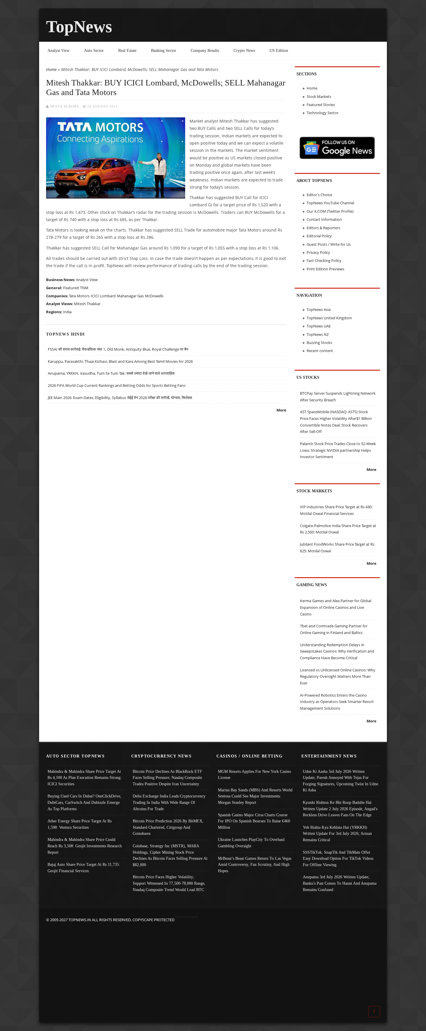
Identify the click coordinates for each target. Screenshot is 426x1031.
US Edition (279, 50)
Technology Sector (322, 112)
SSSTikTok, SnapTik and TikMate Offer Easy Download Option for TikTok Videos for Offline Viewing (338, 858)
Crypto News (244, 50)
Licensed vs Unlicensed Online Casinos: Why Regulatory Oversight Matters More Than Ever (337, 676)
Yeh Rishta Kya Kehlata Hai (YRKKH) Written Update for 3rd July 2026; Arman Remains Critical (337, 833)
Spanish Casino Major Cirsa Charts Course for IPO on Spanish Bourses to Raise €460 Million (254, 821)
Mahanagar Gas (130, 295)
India (67, 311)
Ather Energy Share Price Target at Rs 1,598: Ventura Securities (80, 824)
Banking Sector (163, 50)
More (281, 410)
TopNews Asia (319, 309)
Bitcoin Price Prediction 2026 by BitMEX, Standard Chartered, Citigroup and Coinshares (168, 827)
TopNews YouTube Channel (330, 202)
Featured (71, 287)
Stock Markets (319, 96)
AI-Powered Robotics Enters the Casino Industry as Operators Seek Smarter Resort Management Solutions (337, 702)
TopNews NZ (318, 334)
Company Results (205, 50)
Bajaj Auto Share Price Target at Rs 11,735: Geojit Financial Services (84, 867)
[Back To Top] (374, 1011)
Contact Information (324, 219)
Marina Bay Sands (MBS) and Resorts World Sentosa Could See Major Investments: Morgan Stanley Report (255, 796)
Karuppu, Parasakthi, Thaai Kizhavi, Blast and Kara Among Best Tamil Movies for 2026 (120, 361)
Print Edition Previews (325, 269)
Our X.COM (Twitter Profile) (330, 211)
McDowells (154, 295)
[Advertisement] (213, 963)
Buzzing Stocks (319, 342)
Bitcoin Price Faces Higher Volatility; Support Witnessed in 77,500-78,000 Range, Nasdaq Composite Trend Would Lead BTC (169, 883)
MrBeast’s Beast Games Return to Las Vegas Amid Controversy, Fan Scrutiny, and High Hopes (254, 864)
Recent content (320, 350)
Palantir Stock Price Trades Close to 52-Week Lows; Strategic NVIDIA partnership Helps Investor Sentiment (338, 450)
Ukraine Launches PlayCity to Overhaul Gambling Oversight (251, 842)
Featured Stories (321, 104)
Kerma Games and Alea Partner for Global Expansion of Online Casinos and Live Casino (335, 607)
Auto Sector (94, 50)
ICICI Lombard (103, 295)
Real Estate (127, 50)
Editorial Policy (319, 235)
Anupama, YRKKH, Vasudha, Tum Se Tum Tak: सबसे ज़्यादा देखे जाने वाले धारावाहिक (111, 373)
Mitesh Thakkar (87, 303)
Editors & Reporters (323, 227)
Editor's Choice (319, 194)
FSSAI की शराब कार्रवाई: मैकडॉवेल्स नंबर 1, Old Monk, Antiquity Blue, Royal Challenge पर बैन (118, 349)
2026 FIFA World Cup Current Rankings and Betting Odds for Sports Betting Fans (116, 385)
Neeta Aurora (64, 106)
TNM (84, 287)
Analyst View (59, 50)
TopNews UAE (319, 326)
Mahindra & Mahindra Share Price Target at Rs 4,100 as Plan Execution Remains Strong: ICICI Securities (85, 777)
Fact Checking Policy (324, 260)
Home (51, 69)
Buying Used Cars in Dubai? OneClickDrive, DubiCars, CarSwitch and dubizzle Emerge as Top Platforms (84, 802)
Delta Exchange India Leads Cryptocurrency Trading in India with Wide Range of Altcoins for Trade (169, 802)
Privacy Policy (318, 252)
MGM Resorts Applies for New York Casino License (254, 774)
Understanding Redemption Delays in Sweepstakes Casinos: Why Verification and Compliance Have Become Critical (337, 651)
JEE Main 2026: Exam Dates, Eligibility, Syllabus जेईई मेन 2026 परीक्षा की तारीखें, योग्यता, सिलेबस (120, 397)
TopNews (79, 26)
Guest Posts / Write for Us (329, 244)
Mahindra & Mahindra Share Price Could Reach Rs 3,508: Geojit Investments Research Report (85, 845)
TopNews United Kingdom (329, 317)
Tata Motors (79, 295)
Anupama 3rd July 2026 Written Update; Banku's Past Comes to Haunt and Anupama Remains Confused (339, 883)
